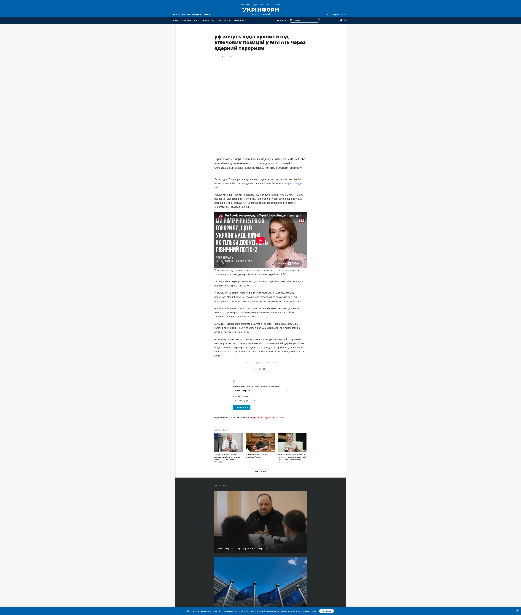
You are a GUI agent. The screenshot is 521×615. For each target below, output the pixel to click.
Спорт (227, 20)
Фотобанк (186, 14)
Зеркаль (257, 363)
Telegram (255, 417)
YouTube (279, 417)
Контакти (281, 20)
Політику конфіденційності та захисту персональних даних (290, 611)
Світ (196, 20)
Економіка (186, 20)
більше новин (260, 471)
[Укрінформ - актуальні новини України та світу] (260, 9)
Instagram (266, 417)
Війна (175, 20)
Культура (216, 20)
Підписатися (242, 407)
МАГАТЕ (247, 363)
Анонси (207, 14)
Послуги (176, 14)
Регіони (205, 20)
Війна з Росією (270, 363)
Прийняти (326, 611)
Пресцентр (196, 14)
